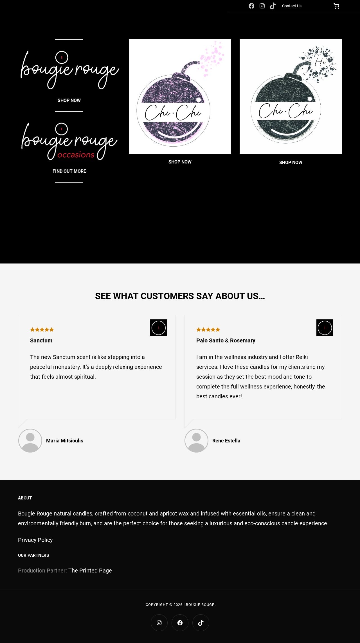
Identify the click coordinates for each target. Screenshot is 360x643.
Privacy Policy (35, 540)
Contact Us (292, 6)
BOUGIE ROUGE (200, 605)
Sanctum (41, 340)
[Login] (317, 6)
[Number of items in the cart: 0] (336, 6)
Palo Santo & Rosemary (225, 340)
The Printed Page (90, 570)
